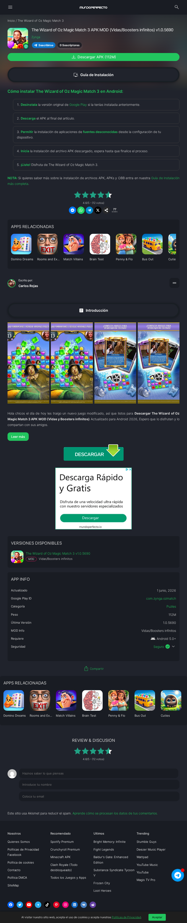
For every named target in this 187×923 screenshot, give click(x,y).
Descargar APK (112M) (93, 57)
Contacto (14, 870)
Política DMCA (17, 877)
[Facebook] (11, 905)
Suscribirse (46, 45)
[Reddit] (93, 905)
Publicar (168, 806)
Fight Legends (104, 849)
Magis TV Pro (146, 880)
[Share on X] (97, 210)
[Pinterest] (56, 905)
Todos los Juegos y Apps (68, 877)
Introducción (93, 310)
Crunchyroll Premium (65, 849)
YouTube (143, 872)
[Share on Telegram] (89, 210)
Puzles (171, 606)
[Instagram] (65, 905)
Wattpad (142, 857)
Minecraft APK (60, 857)
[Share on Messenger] (72, 210)
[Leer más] (93, 436)
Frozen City (102, 883)
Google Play (78, 104)
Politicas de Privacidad (126, 917)
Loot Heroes (102, 890)
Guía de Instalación (93, 75)
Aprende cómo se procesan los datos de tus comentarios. (115, 813)
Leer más (18, 436)
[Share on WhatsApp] (81, 210)
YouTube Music (147, 865)
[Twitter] (20, 905)
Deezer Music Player (151, 849)
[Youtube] (29, 905)
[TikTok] (47, 905)
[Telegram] (38, 905)
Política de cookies (21, 862)
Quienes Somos (19, 841)
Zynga (35, 37)
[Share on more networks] (106, 210)
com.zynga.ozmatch (161, 598)
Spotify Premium (62, 841)
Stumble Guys (146, 841)
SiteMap (13, 885)
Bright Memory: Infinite (110, 841)
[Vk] (84, 905)
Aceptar (157, 917)
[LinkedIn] (74, 905)
